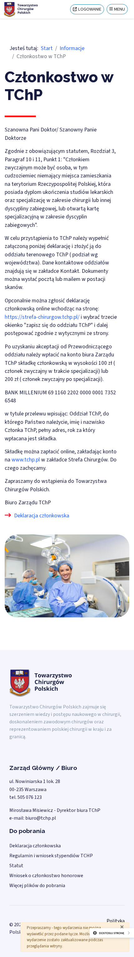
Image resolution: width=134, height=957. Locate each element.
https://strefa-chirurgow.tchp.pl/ (42, 317)
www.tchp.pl (26, 460)
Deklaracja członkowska (41, 516)
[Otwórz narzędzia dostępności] (96, 938)
